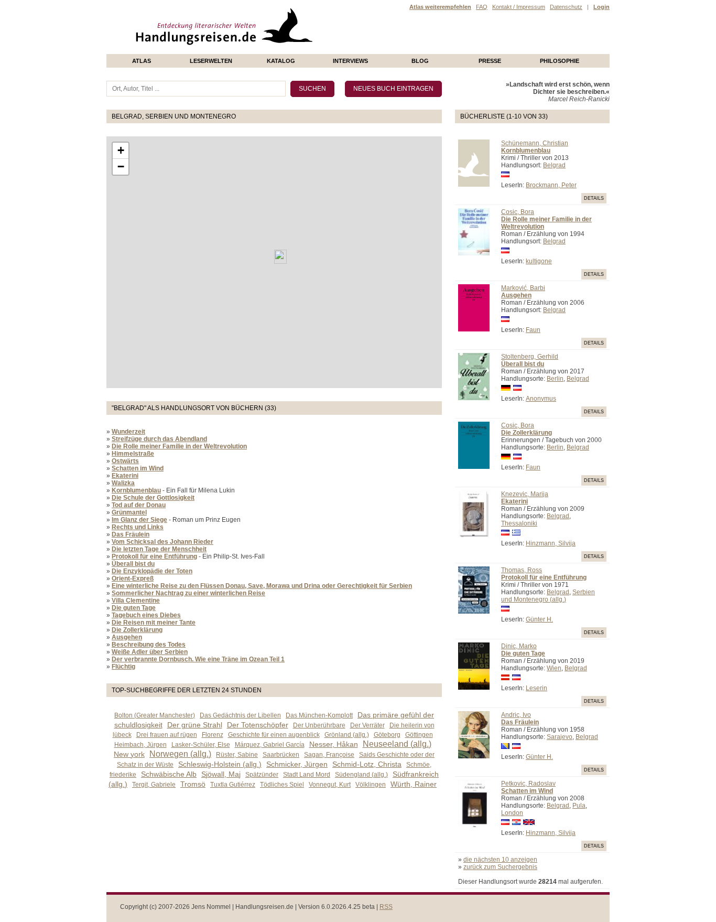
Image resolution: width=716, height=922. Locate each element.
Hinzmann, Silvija (551, 543)
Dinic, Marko (519, 646)
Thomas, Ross (521, 570)
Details (594, 198)
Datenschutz (566, 7)
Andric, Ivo (516, 715)
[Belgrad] (280, 257)
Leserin (536, 688)
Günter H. (539, 619)
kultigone (539, 261)
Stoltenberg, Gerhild (529, 356)
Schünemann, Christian (534, 143)
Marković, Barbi (523, 288)
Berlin (555, 378)
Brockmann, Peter (551, 185)
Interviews (350, 61)
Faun (533, 330)
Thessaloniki (519, 523)
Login (601, 7)
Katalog (281, 61)
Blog (420, 61)
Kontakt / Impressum (518, 7)
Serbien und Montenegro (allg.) (548, 595)
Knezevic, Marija (524, 494)
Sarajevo (559, 737)
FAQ (481, 7)
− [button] (120, 166)
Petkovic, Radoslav (528, 783)
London (512, 813)
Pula (578, 805)
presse (490, 61)
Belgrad (554, 165)
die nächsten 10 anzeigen (500, 859)
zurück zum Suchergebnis (500, 867)
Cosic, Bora (517, 212)
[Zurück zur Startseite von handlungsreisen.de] (300, 50)
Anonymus (541, 398)
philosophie (559, 61)
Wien (554, 668)
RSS (386, 906)
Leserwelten (211, 61)
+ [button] (120, 150)
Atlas (141, 61)
